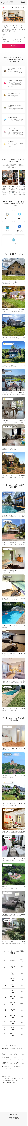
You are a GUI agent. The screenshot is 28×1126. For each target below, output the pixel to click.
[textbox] (7, 41)
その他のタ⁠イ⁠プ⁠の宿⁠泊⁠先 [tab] (16, 1048)
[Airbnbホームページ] (3, 7)
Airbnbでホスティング (18, 8)
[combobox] (13, 36)
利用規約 (17, 1118)
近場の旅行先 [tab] (5, 1048)
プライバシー (11, 1118)
